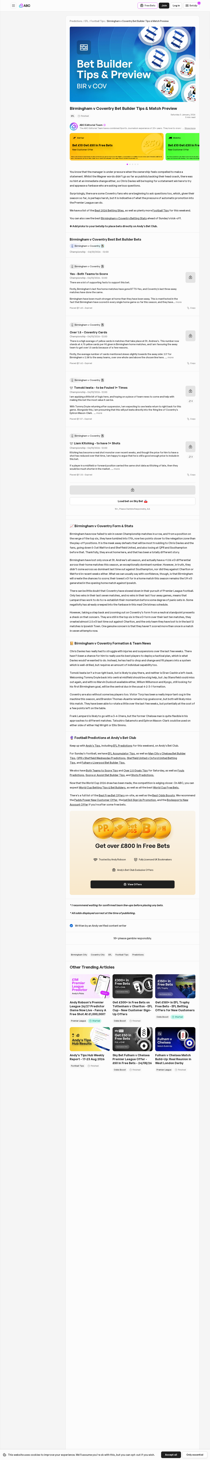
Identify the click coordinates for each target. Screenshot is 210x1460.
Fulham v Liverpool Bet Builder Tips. (103, 762)
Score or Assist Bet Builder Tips (105, 775)
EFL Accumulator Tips (121, 753)
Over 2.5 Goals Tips (136, 770)
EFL (86, 21)
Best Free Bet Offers (112, 795)
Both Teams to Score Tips (102, 770)
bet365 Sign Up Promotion (139, 800)
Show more (190, 128)
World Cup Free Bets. (166, 787)
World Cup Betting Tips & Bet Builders (102, 787)
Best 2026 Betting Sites (109, 210)
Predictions (76, 21)
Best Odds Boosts (163, 795)
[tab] (130, 164)
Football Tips (98, 21)
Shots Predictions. (142, 775)
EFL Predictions (122, 745)
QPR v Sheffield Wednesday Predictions (101, 758)
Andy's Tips (93, 745)
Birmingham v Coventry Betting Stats (124, 218)
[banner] (117, 146)
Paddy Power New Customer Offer (95, 800)
